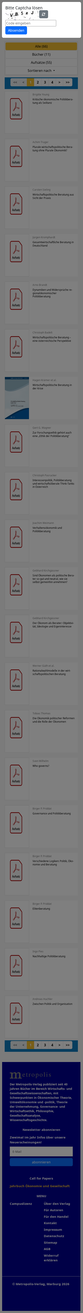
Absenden (16, 30)
